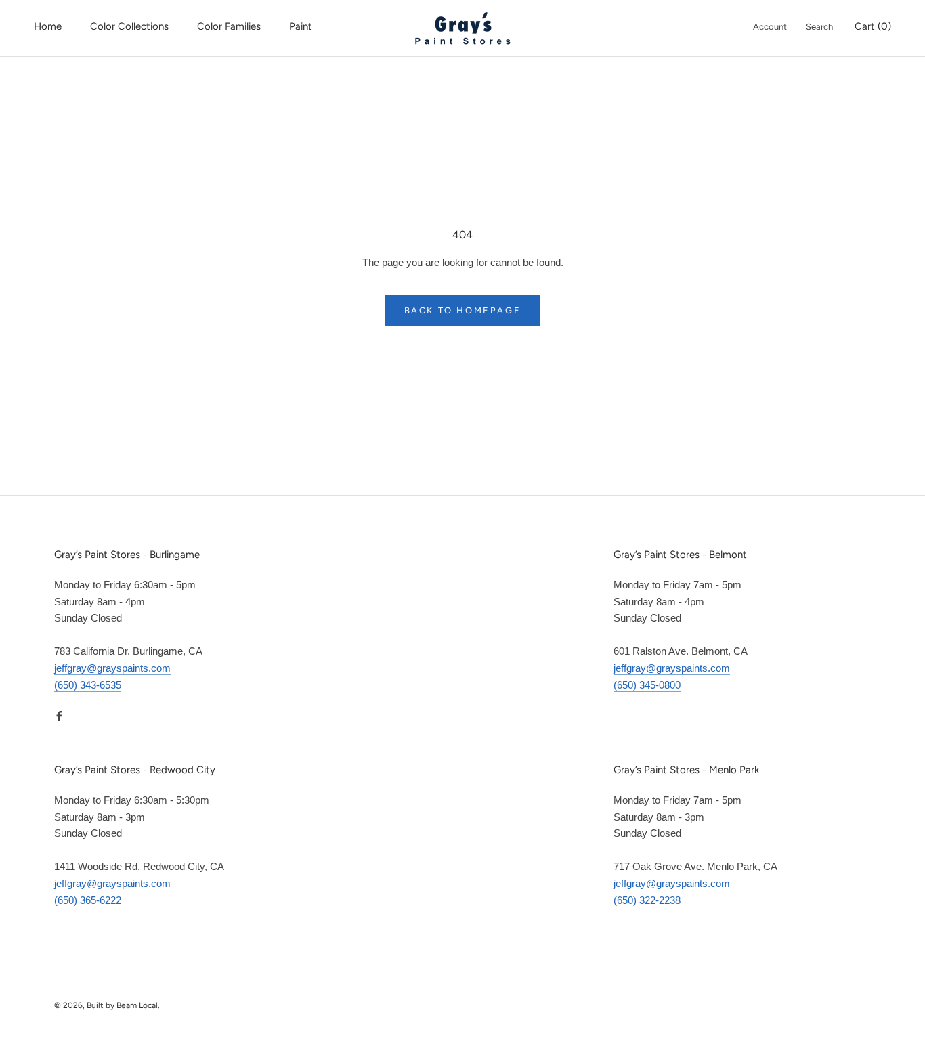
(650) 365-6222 (87, 900)
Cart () (873, 26)
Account (770, 27)
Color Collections (129, 26)
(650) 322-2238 (647, 900)
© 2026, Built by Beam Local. (107, 1005)
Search (819, 27)
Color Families (229, 26)
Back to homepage (462, 310)
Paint (300, 26)
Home (48, 26)
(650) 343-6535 (87, 685)
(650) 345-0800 (647, 685)
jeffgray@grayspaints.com (112, 668)
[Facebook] (59, 715)
